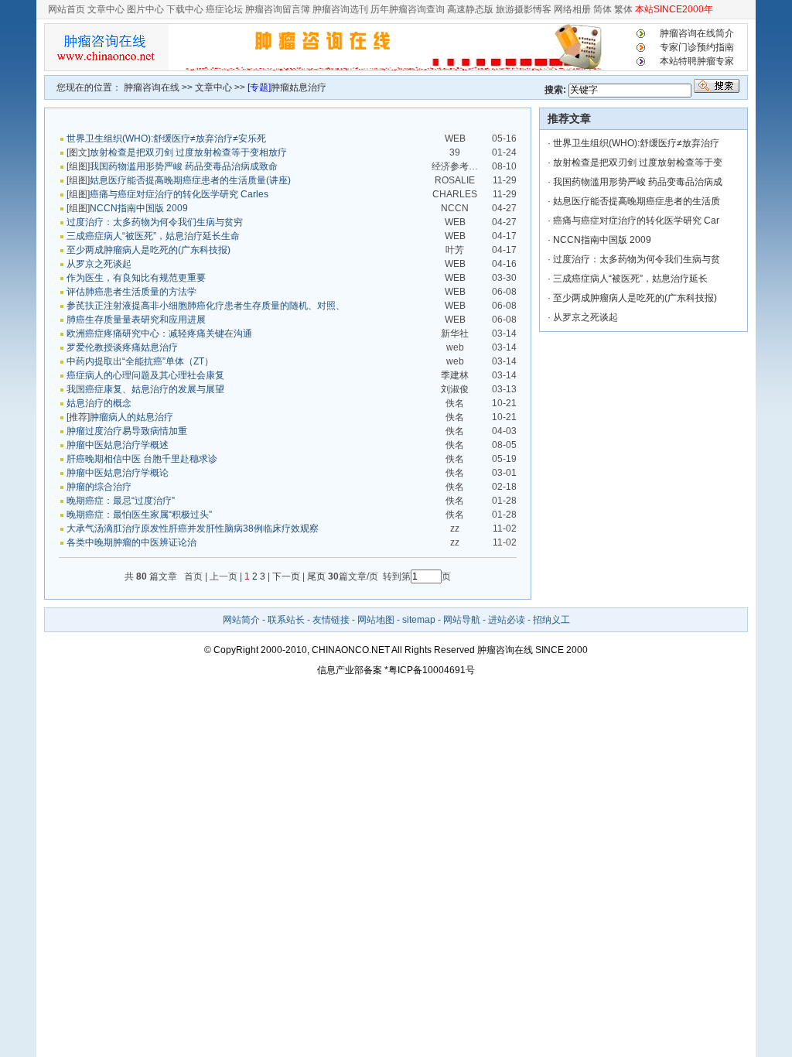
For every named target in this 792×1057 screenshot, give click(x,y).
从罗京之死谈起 (99, 263)
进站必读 (507, 619)
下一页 (286, 576)
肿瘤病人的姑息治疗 (131, 417)
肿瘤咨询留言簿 (277, 9)
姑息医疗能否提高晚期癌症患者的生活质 (636, 201)
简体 (602, 9)
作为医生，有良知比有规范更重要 (136, 277)
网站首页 (66, 9)
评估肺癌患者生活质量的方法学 (131, 291)
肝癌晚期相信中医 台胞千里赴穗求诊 (142, 458)
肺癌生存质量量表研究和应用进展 (136, 319)
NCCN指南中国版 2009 (139, 208)
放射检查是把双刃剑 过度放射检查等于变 (637, 162)
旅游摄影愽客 (523, 9)
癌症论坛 (224, 9)
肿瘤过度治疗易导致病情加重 (127, 431)
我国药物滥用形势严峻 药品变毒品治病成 (637, 181)
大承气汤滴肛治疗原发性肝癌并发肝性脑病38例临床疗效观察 (193, 528)
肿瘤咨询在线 (151, 87)
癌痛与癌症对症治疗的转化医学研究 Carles (179, 194)
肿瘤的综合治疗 (99, 486)
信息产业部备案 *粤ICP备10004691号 (396, 670)
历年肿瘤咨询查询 (407, 9)
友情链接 (331, 619)
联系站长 (286, 619)
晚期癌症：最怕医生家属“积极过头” (139, 514)
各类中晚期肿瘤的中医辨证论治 (131, 542)
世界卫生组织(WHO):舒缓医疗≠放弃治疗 (636, 143)
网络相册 (572, 9)
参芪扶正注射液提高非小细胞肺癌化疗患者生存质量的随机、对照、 (206, 305)
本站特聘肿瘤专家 (697, 61)
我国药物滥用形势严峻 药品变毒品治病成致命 (184, 166)
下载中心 (184, 9)
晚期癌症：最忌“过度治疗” (121, 500)
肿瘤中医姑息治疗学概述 (118, 445)
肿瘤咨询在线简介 (697, 33)
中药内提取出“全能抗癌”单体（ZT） (140, 361)
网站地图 (375, 619)
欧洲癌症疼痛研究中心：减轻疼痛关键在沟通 (159, 333)
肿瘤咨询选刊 (340, 9)
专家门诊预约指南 (697, 47)
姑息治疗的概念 (99, 403)
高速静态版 (470, 9)
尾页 (315, 576)
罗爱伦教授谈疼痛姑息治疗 (122, 347)
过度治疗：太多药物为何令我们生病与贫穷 (155, 222)
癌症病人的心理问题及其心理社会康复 (145, 375)
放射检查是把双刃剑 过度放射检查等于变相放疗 (188, 152)
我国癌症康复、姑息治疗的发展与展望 (145, 389)
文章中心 (106, 9)
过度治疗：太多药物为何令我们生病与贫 (636, 259)
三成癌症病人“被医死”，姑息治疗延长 (630, 278)
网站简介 (241, 619)
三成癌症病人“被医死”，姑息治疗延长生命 (153, 236)
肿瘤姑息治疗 (298, 87)
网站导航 (461, 619)
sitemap (418, 619)
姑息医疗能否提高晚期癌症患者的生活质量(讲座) (190, 180)
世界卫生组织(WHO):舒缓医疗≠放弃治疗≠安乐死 (166, 138)
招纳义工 (551, 619)
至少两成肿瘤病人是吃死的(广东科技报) (148, 250)
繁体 (622, 9)
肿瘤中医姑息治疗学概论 (118, 472)
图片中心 (145, 9)
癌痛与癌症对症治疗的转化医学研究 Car (636, 220)
